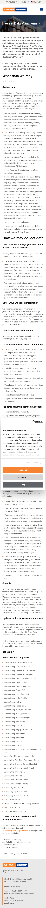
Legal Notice (9, 903)
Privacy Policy (12, 2)
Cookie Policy (9, 898)
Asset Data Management (13, 900)
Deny (23, 485)
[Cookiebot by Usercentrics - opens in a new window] (32, 421)
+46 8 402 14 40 (15, 886)
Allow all (23, 470)
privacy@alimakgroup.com (16, 830)
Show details (32, 463)
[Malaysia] (14, 9)
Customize (21, 477)
